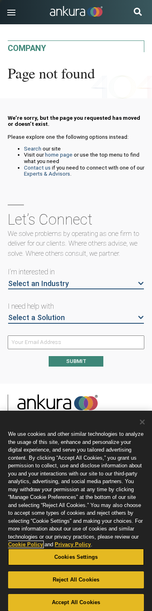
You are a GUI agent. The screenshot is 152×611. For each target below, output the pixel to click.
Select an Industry (38, 283)
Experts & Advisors (47, 173)
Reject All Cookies (76, 580)
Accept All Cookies (76, 602)
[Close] (142, 422)
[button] (11, 12)
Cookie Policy (25, 544)
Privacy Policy (73, 544)
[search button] (137, 12)
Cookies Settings (76, 557)
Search (32, 148)
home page (59, 154)
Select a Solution (36, 317)
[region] (76, 511)
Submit (76, 361)
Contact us (37, 167)
